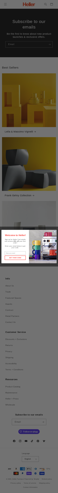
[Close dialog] (55, 231)
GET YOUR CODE (15, 258)
